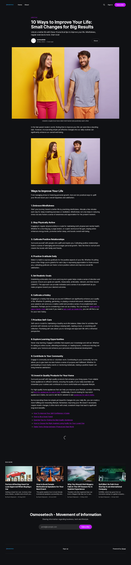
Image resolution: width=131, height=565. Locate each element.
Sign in (110, 5)
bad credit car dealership (72, 309)
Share (96, 41)
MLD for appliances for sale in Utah (47, 392)
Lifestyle (34, 17)
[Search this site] (104, 4)
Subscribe (120, 5)
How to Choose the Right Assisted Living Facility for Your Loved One (59, 423)
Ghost (124, 549)
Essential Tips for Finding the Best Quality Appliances (53, 420)
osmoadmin (41, 40)
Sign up (65, 549)
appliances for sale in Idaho (84, 395)
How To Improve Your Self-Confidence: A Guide (52, 413)
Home (20, 5)
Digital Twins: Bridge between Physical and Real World (54, 427)
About (27, 5)
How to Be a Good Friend (43, 417)
